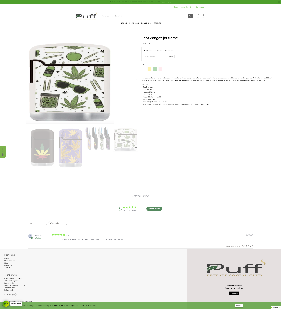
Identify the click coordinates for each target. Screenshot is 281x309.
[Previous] (4, 79)
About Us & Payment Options (14, 285)
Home (176, 7)
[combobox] (37, 223)
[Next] (135, 79)
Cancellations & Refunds (13, 278)
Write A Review (154, 209)
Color (144, 64)
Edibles (157, 23)
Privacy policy (9, 283)
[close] (279, 2)
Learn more (166, 2)
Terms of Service (10, 288)
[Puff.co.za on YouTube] (10, 295)
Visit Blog (234, 293)
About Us (184, 7)
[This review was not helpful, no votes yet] (250, 246)
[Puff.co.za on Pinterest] (13, 295)
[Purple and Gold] (149, 69)
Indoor (123, 23)
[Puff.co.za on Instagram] (15, 295)
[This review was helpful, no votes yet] (246, 246)
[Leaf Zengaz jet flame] (70, 80)
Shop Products (9, 261)
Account (7, 268)
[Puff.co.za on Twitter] (5, 295)
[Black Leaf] (144, 69)
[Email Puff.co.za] (18, 295)
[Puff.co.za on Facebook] (8, 295)
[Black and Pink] (160, 69)
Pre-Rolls (134, 23)
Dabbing (145, 23)
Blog (191, 7)
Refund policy (9, 290)
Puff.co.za (12, 301)
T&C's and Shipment (11, 281)
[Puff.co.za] (87, 16)
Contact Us (200, 7)
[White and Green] (155, 69)
